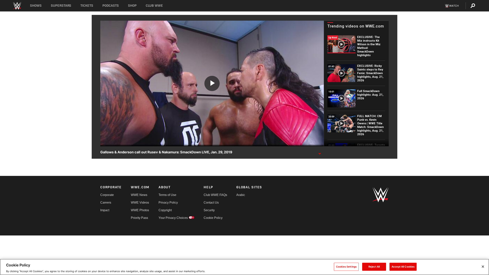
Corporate (107, 195)
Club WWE (154, 5)
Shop (132, 5)
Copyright (165, 210)
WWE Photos (140, 210)
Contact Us (211, 202)
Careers (105, 202)
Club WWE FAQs (215, 195)
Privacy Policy (168, 202)
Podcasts (110, 5)
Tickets (86, 5)
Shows (36, 5)
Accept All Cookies (403, 266)
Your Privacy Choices (173, 217)
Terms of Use (167, 195)
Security (209, 210)
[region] (244, 267)
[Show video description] (319, 152)
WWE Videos (140, 202)
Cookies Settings (346, 266)
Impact (104, 210)
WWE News (139, 195)
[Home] (16, 6)
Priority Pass (139, 217)
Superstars (61, 5)
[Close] (483, 266)
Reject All (374, 266)
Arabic (240, 195)
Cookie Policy (213, 217)
